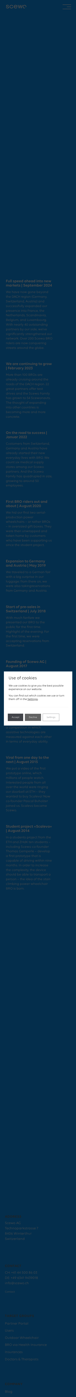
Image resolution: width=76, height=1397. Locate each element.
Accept (15, 717)
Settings (32, 699)
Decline (33, 717)
